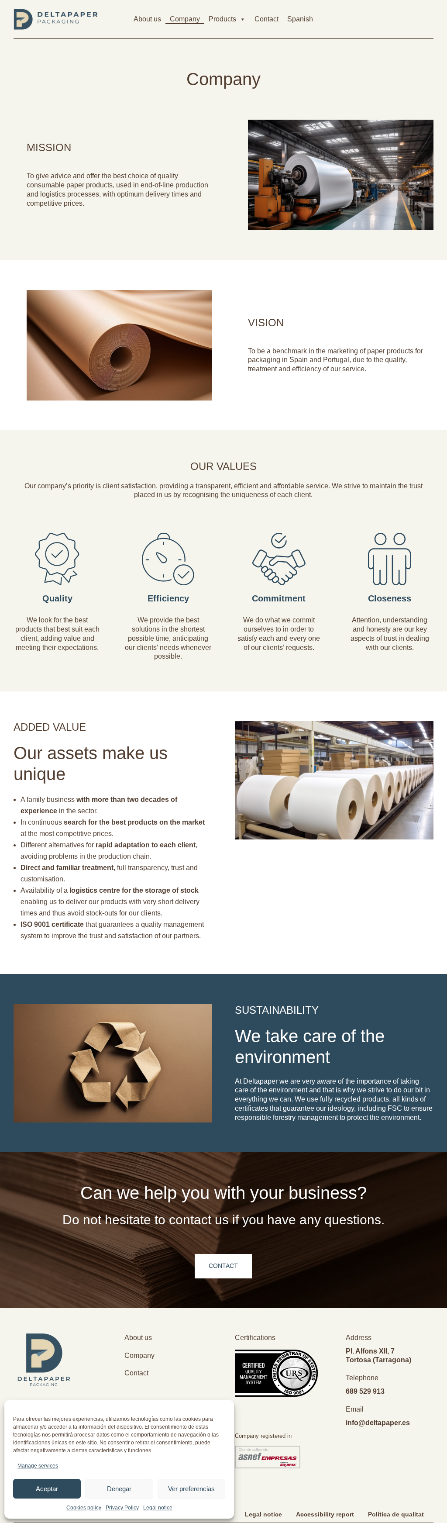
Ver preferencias (191, 1488)
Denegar (119, 1488)
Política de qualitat (396, 1514)
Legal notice (157, 1508)
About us (147, 19)
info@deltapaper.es (378, 1422)
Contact (266, 19)
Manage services (37, 1466)
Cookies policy (83, 1508)
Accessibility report (325, 1514)
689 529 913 (365, 1391)
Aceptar (47, 1488)
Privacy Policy (122, 1508)
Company (185, 19)
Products (222, 19)
